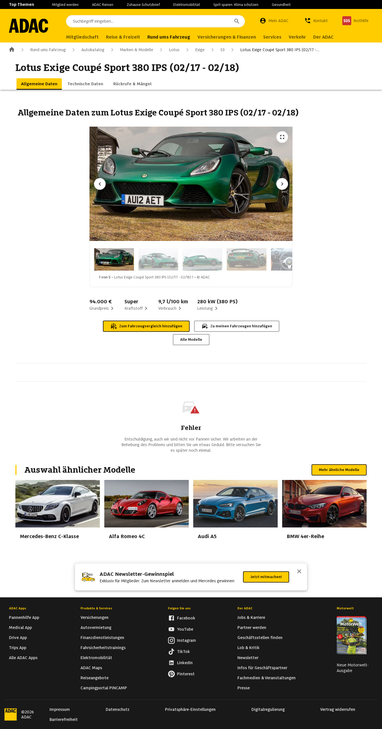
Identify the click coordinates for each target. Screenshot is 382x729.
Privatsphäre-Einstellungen (190, 709)
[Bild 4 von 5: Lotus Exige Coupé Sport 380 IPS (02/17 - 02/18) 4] (247, 259)
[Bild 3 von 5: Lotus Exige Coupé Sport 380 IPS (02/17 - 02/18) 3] (202, 259)
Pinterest (186, 673)
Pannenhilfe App (24, 617)
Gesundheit (281, 4)
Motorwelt (345, 608)
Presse (243, 687)
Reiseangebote (95, 677)
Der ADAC (245, 608)
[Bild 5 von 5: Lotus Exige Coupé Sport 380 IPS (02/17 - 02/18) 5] (291, 259)
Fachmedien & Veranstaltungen (266, 677)
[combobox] (155, 21)
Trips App (17, 647)
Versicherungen (95, 617)
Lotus (174, 49)
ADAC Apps (17, 608)
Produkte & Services (96, 608)
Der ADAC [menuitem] (323, 37)
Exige (200, 49)
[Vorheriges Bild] (100, 184)
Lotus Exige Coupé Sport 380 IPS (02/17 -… (279, 49)
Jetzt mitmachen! (266, 576)
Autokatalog (92, 49)
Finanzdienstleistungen (102, 637)
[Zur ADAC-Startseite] (28, 26)
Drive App (18, 637)
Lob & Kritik (248, 647)
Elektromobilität (186, 4)
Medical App (20, 627)
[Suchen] (237, 21)
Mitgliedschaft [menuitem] (82, 37)
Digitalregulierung (268, 709)
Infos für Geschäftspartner (262, 667)
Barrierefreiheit (63, 719)
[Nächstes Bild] (282, 184)
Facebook (186, 618)
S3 (222, 49)
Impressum (59, 709)
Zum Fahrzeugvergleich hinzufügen (150, 326)
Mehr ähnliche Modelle (339, 469)
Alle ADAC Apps (23, 657)
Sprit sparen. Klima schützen (235, 4)
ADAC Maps (91, 667)
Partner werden (251, 627)
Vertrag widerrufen (337, 709)
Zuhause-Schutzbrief (143, 4)
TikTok (183, 651)
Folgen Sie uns (179, 608)
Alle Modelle (191, 339)
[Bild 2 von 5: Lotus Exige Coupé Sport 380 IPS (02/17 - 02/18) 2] (158, 259)
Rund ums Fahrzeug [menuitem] (168, 37)
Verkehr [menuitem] (297, 37)
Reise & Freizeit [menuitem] (123, 37)
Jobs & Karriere (251, 617)
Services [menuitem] (272, 37)
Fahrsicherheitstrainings (103, 647)
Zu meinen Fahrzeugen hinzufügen (241, 326)
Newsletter (247, 657)
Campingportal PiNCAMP (104, 687)
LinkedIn (185, 662)
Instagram (186, 640)
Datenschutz (117, 709)
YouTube (185, 629)
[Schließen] (299, 572)
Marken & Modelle (136, 49)
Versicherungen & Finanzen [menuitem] (226, 37)
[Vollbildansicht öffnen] (282, 137)
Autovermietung (96, 627)
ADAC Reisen (102, 4)
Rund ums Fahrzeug (48, 49)
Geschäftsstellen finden (259, 637)
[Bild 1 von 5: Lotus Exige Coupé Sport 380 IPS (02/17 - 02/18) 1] (114, 259)
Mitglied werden (65, 4)
